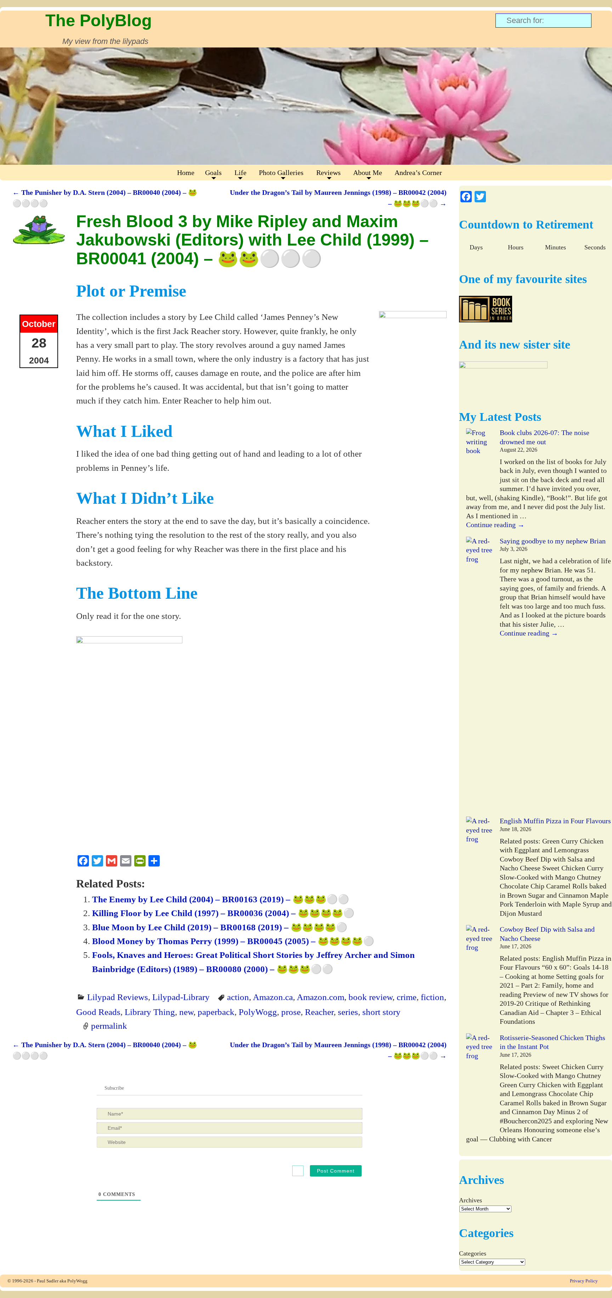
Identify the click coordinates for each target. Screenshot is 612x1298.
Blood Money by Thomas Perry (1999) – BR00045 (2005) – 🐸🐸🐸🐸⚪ (233, 941)
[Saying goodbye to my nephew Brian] (479, 677)
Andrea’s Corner (418, 172)
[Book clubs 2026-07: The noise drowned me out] (479, 460)
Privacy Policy (584, 1280)
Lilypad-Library (181, 997)
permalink (109, 1026)
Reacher (319, 1012)
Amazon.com (320, 997)
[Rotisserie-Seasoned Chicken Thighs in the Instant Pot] (479, 1083)
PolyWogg (258, 1012)
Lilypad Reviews (117, 997)
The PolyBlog (98, 20)
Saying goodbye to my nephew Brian (553, 541)
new (186, 1012)
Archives (470, 1200)
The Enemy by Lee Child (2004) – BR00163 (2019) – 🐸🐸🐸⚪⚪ (220, 899)
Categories (472, 1253)
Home (185, 172)
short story (381, 1012)
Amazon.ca (273, 997)
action (238, 997)
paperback (216, 1012)
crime (406, 997)
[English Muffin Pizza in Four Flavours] (479, 866)
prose (291, 1012)
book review (370, 997)
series (348, 1012)
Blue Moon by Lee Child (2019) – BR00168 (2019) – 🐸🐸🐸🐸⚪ (219, 927)
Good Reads (98, 1012)
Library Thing (150, 1012)
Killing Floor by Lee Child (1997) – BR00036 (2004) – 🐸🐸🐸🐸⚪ (223, 913)
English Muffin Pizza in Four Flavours (555, 821)
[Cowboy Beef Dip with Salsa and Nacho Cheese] (479, 975)
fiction (432, 997)
